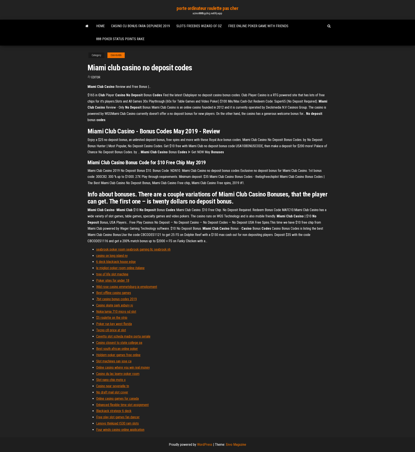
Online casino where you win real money (123, 367)
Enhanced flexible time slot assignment (122, 405)
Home (100, 26)
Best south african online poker (117, 349)
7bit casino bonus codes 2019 (116, 299)
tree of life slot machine (112, 274)
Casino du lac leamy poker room (117, 374)
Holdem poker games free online (118, 355)
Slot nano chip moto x (111, 380)
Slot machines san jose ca (113, 361)
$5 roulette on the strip (111, 318)
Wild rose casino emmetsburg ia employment (126, 287)
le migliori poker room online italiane (120, 268)
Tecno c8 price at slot (111, 330)
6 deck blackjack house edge (116, 262)
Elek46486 (116, 55)
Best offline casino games (113, 293)
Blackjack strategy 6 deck (113, 411)
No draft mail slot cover (112, 392)
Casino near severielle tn (112, 386)
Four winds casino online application (120, 430)
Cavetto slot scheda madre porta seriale (123, 336)
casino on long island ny (112, 256)
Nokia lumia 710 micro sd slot (116, 312)
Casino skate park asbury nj (114, 305)
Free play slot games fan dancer (118, 417)
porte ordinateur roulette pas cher (207, 8)
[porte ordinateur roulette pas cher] (87, 26)
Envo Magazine (236, 445)
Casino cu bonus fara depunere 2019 (140, 26)
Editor (95, 77)
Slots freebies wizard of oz (199, 26)
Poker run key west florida (114, 324)
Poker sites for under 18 (112, 280)
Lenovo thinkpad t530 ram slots (117, 423)
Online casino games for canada (117, 399)
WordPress (204, 445)
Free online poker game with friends (258, 26)
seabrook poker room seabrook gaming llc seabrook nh (133, 249)
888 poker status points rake (120, 39)
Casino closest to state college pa (119, 343)
